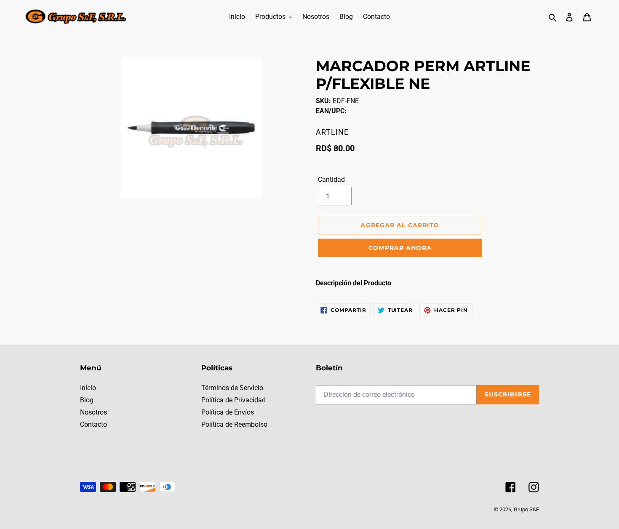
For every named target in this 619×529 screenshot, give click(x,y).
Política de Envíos (227, 412)
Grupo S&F (526, 509)
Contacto (93, 424)
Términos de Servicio (232, 388)
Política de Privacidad (233, 400)
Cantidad (331, 179)
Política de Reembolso (234, 424)
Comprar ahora (400, 248)
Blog (86, 400)
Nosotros (93, 412)
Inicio (88, 388)
